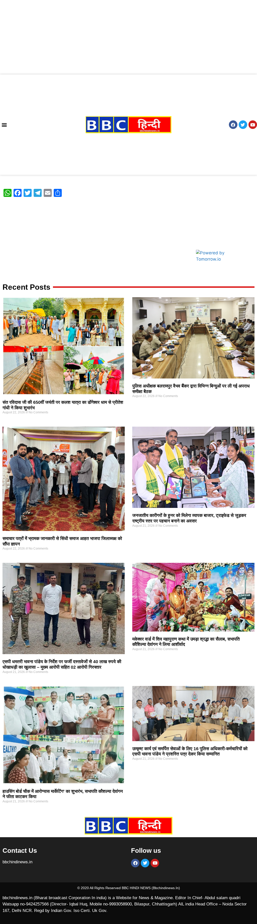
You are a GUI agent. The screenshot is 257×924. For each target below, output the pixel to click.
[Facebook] (233, 124)
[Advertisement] (128, 37)
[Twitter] (243, 124)
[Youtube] (252, 124)
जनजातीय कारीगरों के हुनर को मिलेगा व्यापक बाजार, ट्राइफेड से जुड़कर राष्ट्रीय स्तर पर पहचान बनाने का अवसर (189, 518)
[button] (4, 125)
